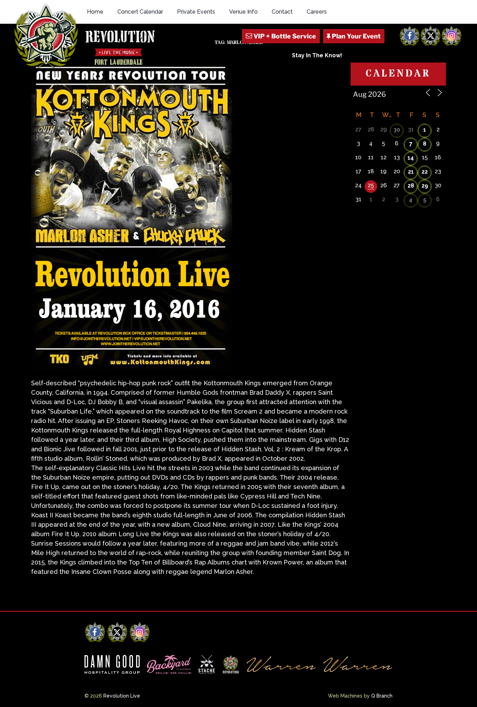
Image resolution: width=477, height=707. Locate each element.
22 (424, 171)
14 (411, 157)
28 (411, 185)
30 (397, 129)
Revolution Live (121, 696)
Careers (317, 11)
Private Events (196, 11)
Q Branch (381, 696)
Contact (282, 11)
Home (95, 11)
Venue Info (243, 11)
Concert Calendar (140, 11)
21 (411, 171)
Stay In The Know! (317, 55)
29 (424, 185)
